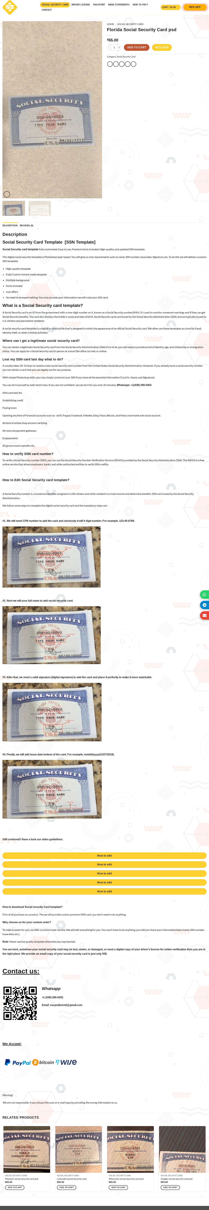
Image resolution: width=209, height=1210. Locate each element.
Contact (47, 10)
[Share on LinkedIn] (133, 64)
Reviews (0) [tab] (26, 225)
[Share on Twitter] (116, 64)
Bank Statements (119, 4)
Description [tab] (9, 225)
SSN (131, 249)
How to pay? (140, 4)
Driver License (81, 4)
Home (110, 24)
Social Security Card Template (32, 242)
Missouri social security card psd (21, 1178)
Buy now (162, 47)
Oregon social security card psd (177, 1178)
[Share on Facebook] (110, 64)
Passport (99, 4)
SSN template (10, 261)
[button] (171, 7)
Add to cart (136, 47)
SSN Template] (81, 242)
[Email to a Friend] (121, 64)
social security (59, 365)
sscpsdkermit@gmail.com (66, 1005)
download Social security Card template (36, 907)
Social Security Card (55, 4)
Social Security (22, 460)
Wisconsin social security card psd (126, 1178)
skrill (59, 415)
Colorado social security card (72, 1178)
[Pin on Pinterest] (127, 64)
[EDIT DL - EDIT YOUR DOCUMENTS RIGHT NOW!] (18, 7)
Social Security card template (51, 305)
